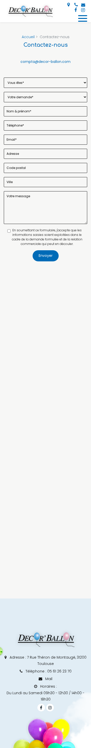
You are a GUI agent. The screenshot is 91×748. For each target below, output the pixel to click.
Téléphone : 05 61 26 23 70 (48, 671)
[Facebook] (76, 10)
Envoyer (46, 255)
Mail (48, 678)
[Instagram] (83, 10)
